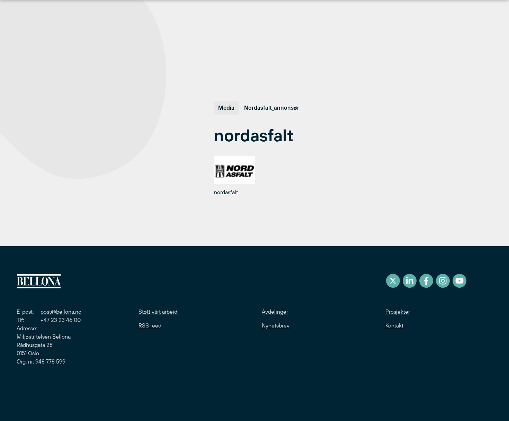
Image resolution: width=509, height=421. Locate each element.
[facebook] (426, 281)
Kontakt (394, 325)
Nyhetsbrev (275, 325)
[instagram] (443, 281)
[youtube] (459, 281)
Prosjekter (397, 311)
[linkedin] (410, 281)
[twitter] (393, 281)
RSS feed (150, 325)
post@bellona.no (61, 311)
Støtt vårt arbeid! (159, 311)
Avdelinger (275, 311)
